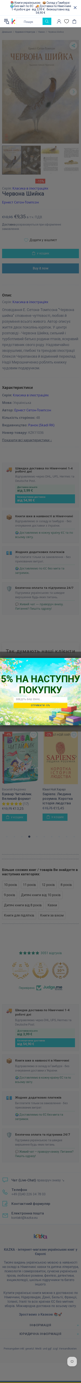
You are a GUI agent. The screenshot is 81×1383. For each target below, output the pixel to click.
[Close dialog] (77, 661)
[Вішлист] (66, 21)
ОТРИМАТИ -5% (40, 705)
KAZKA (13, 21)
